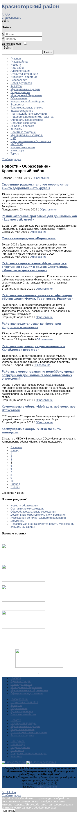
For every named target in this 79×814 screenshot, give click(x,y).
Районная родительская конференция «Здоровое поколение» (31, 325)
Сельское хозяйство (23, 122)
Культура (16, 86)
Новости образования (24, 505)
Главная (16, 58)
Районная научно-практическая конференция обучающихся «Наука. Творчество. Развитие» (37, 296)
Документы (17, 520)
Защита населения (22, 729)
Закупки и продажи (22, 126)
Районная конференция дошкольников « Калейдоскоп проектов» (33, 347)
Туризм (15, 153)
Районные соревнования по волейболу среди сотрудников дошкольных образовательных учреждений (38, 375)
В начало (16, 447)
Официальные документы (27, 119)
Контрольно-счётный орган (28, 101)
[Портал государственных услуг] (23, 560)
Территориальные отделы (27, 107)
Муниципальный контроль (27, 135)
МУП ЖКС (17, 144)
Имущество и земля (23, 147)
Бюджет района (20, 92)
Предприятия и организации (29, 753)
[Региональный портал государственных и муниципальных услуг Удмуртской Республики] (23, 580)
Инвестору (17, 150)
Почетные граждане (23, 132)
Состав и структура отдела (27, 508)
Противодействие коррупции (29, 113)
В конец (15, 487)
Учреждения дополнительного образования (38, 517)
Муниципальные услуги (25, 89)
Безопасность (19, 80)
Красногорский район (30, 6)
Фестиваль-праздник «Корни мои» (29, 238)
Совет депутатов (21, 83)
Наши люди (18, 744)
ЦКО (13, 138)
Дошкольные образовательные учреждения (38, 514)
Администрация (21, 70)
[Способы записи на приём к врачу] (23, 600)
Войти (7, 47)
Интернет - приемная (24, 77)
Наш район (18, 67)
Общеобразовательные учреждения (33, 511)
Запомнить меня (12, 43)
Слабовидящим (11, 17)
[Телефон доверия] (23, 627)
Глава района (19, 61)
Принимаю (8, 810)
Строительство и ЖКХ (24, 73)
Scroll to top (9, 792)
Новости (16, 64)
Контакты (16, 129)
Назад (14, 450)
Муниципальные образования (29, 690)
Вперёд (15, 484)
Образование (19, 98)
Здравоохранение (22, 110)
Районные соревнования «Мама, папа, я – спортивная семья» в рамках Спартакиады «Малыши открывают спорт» (35, 266)
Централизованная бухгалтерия (31, 141)
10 (12, 481)
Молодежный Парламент (26, 95)
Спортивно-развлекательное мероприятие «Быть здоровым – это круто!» (35, 186)
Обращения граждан (23, 723)
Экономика (17, 104)
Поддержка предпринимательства (32, 116)
